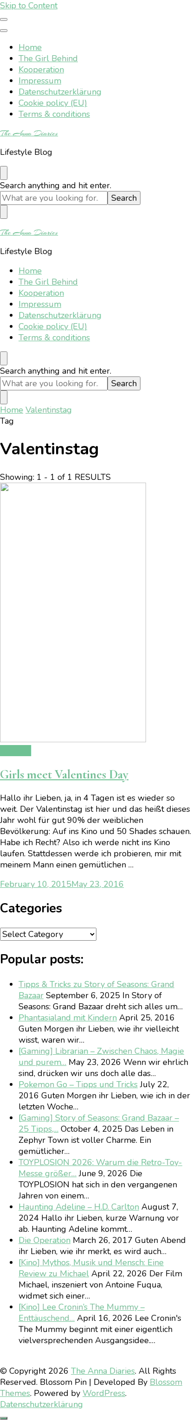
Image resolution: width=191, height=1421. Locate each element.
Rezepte (15, 750)
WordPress (104, 1393)
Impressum (40, 80)
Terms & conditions (54, 114)
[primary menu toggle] (3, 19)
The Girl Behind (48, 58)
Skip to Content (28, 5)
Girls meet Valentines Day (64, 774)
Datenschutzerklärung (60, 91)
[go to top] (3, 1418)
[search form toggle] (3, 173)
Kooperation (41, 69)
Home (30, 47)
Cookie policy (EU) (53, 102)
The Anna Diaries (29, 133)
